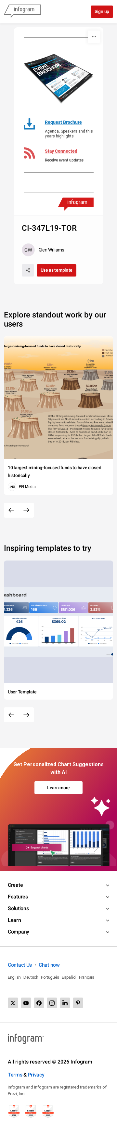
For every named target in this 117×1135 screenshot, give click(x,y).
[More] (94, 37)
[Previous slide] (11, 510)
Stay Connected (61, 151)
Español (69, 977)
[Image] (59, 76)
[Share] (28, 270)
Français (86, 977)
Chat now (49, 965)
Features (18, 897)
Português (50, 977)
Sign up (102, 11)
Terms (15, 1075)
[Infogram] (22, 12)
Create (15, 885)
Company (18, 932)
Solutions (18, 908)
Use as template (57, 270)
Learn (14, 920)
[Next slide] (26, 510)
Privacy (36, 1075)
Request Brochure (63, 122)
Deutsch (30, 977)
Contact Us (20, 965)
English (14, 977)
